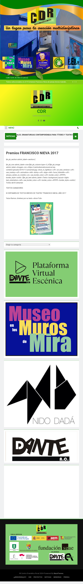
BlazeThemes (58, 573)
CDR (41, 111)
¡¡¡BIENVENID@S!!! (20, 577)
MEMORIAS (57, 577)
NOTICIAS (48, 577)
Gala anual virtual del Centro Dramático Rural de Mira (47, 83)
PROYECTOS (38, 577)
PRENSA (66, 577)
